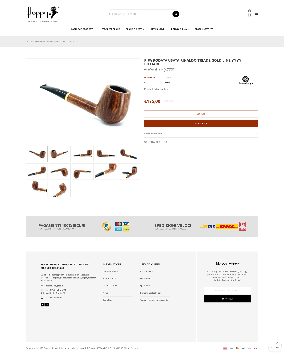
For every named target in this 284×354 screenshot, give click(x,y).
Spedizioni (145, 285)
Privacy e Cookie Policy (150, 292)
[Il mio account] (256, 14)
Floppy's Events (204, 29)
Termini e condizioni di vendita (154, 300)
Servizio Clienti (109, 278)
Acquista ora (201, 123)
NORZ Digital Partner (127, 348)
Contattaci (107, 300)
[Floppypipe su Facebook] (43, 304)
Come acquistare (110, 271)
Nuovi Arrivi (157, 29)
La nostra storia (110, 285)
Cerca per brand (110, 29)
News (105, 292)
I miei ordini (145, 278)
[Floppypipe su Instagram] (47, 304)
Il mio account (146, 271)
